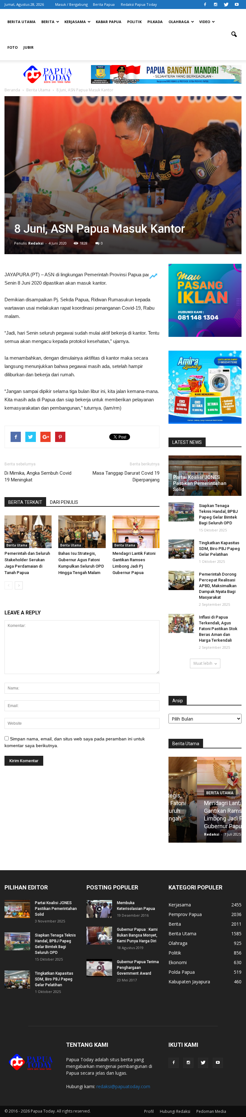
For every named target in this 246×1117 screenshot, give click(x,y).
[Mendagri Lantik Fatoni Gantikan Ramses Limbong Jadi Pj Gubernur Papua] (136, 531)
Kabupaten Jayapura (189, 982)
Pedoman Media (211, 1111)
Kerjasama (75, 21)
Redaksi (36, 243)
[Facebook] (205, 4)
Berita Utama (21, 21)
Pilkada (155, 21)
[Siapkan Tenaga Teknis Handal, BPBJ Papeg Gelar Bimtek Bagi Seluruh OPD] (181, 511)
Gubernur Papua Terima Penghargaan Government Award (138, 968)
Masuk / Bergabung (71, 4)
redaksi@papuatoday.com (123, 1086)
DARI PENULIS (64, 502)
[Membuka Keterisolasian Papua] (99, 909)
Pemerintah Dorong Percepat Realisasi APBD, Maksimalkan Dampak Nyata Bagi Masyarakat (217, 586)
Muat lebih (202, 663)
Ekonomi (177, 962)
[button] (234, 34)
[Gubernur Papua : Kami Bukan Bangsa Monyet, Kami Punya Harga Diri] (99, 936)
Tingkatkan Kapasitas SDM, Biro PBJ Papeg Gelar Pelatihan (219, 548)
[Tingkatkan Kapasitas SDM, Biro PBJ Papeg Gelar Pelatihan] (181, 549)
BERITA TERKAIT (25, 502)
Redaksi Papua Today (139, 4)
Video (204, 21)
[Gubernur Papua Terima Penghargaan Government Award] (99, 968)
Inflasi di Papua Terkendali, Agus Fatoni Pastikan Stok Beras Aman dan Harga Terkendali (218, 629)
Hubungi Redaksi (175, 1111)
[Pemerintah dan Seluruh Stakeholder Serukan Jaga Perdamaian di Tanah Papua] (28, 531)
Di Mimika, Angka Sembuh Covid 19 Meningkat (37, 476)
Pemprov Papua (185, 914)
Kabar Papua (108, 21)
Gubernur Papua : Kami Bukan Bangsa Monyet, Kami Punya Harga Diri (137, 935)
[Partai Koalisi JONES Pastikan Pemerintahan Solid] (17, 909)
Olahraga (178, 21)
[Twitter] (226, 4)
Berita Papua (104, 4)
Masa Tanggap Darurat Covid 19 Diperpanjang (126, 476)
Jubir (28, 47)
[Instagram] (215, 4)
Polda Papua (181, 972)
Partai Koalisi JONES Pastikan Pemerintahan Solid (199, 483)
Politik (134, 21)
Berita (47, 21)
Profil (149, 1111)
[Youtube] (237, 4)
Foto (12, 47)
